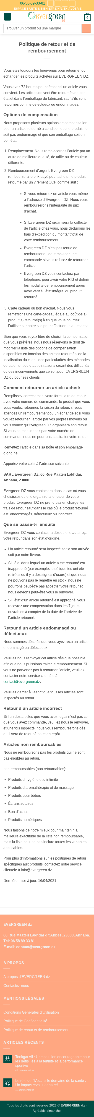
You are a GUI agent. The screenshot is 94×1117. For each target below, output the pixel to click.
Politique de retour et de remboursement (35, 1030)
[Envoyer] (86, 28)
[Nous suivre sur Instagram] (58, 3)
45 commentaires (33, 1070)
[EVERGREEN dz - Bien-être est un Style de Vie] (47, 17)
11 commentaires (33, 1089)
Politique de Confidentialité (25, 1021)
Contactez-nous (16, 986)
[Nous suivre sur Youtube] (72, 3)
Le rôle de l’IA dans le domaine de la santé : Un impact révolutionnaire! (50, 1083)
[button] (7, 17)
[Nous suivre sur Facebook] (50, 3)
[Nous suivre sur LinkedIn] (65, 3)
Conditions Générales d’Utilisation (31, 1012)
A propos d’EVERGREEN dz (26, 977)
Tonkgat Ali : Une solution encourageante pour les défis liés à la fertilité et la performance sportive (52, 1061)
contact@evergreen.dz (21, 682)
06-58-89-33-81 (32, 3)
